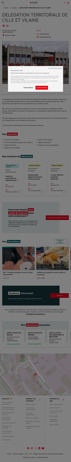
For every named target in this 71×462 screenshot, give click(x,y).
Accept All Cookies (42, 87)
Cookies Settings (28, 87)
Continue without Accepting (55, 68)
